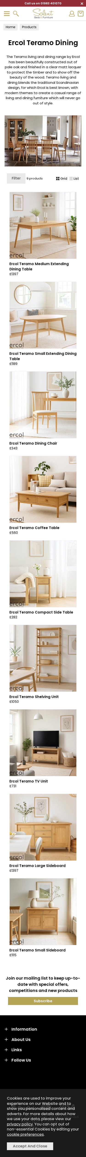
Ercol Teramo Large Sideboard (37, 865)
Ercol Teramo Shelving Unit (34, 696)
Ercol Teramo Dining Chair (33, 443)
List (76, 178)
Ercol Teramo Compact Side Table (41, 612)
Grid (63, 178)
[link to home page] (43, 13)
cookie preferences (25, 1134)
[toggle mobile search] (15, 13)
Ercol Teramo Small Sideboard (37, 950)
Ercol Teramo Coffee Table (34, 527)
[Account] (71, 13)
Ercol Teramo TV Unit (28, 781)
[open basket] (80, 13)
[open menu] (6, 13)
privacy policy (20, 1124)
